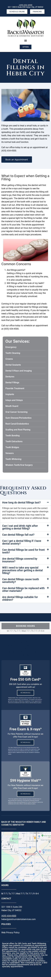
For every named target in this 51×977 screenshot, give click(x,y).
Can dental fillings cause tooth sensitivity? (20, 581)
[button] (25, 502)
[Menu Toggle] (25, 40)
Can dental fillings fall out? (18, 534)
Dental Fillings (12, 382)
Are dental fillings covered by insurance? (19, 560)
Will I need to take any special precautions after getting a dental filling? (22, 570)
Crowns (9, 359)
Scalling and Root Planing (17, 429)
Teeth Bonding (12, 435)
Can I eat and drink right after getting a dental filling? (20, 527)
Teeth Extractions (13, 441)
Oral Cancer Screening (16, 412)
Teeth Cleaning (12, 353)
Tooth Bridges (12, 447)
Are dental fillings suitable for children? (20, 598)
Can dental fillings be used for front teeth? (23, 551)
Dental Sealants (13, 365)
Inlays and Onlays (14, 400)
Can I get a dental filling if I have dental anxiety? (21, 542)
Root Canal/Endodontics (17, 423)
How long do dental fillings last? (21, 502)
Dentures (9, 376)
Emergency (10, 347)
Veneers (9, 453)
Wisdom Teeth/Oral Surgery (19, 465)
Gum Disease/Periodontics (18, 418)
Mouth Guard (11, 406)
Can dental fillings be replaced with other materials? (23, 589)
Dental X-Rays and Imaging (18, 370)
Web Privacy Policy (10, 932)
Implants (9, 394)
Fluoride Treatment (14, 388)
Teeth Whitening (13, 459)
